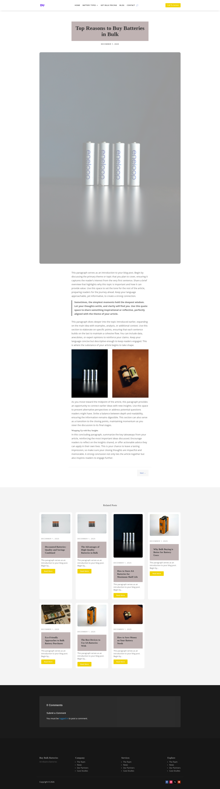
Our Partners (82, 768)
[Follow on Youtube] (179, 782)
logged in (63, 718)
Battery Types (89, 5)
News (79, 765)
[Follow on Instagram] (170, 782)
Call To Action (173, 5)
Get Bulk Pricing (109, 5)
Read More (48, 571)
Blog (122, 5)
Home (77, 5)
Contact (131, 5)
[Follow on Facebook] (166, 782)
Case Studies (82, 771)
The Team (81, 762)
